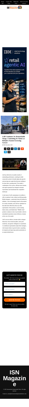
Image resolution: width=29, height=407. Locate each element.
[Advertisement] (14, 249)
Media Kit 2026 (16, 2)
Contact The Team (9, 2)
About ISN (2, 2)
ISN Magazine (14, 378)
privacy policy (20, 304)
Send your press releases (24, 2)
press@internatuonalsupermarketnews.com (17, 393)
